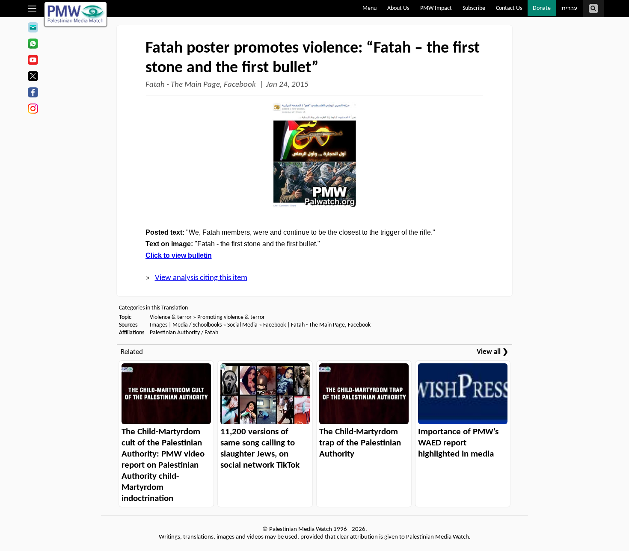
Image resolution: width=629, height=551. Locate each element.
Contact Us (509, 8)
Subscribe (474, 8)
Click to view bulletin (178, 255)
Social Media (242, 325)
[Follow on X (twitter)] (32, 77)
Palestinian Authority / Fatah (184, 333)
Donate (542, 8)
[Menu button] (32, 8)
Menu (369, 8)
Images (158, 325)
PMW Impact (436, 8)
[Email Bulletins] (32, 29)
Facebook (274, 325)
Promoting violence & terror (231, 317)
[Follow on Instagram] (32, 110)
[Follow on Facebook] (32, 93)
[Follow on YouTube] (32, 61)
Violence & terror (171, 317)
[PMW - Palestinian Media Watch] (76, 14)
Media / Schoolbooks (197, 325)
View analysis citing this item (201, 278)
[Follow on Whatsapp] (32, 45)
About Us (398, 8)
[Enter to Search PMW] (593, 8)
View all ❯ (492, 352)
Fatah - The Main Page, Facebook (200, 85)
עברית (569, 9)
